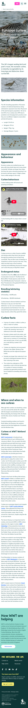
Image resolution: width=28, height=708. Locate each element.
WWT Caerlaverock (6, 437)
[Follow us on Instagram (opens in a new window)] (6, 669)
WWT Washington (12, 559)
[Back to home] (23, 697)
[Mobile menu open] (25, 4)
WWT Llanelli (5, 478)
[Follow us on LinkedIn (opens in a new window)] (13, 669)
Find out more (8, 646)
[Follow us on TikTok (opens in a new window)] (16, 669)
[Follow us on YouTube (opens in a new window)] (9, 669)
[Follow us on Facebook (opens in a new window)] (2, 669)
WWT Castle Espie (6, 457)
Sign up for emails (7, 684)
